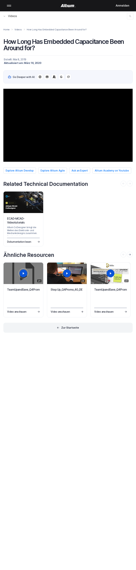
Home (6, 29)
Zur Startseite (70, 327)
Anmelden (122, 5)
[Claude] (54, 77)
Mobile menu (9, 5)
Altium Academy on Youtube (112, 170)
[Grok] (68, 77)
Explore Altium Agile (53, 170)
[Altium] (68, 5)
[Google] (61, 77)
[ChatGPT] (40, 77)
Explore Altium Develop (20, 170)
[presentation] (130, 254)
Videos (12, 16)
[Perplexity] (47, 77)
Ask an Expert (80, 170)
